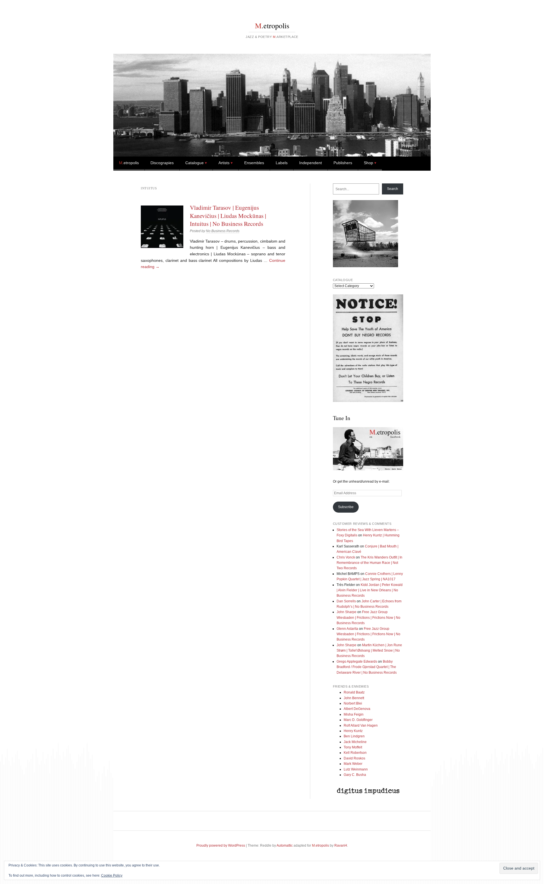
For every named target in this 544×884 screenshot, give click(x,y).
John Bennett (354, 698)
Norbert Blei (353, 703)
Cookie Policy (111, 875)
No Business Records (222, 231)
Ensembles (254, 162)
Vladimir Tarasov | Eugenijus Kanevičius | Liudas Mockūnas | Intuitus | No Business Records (228, 216)
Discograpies (162, 162)
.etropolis (272, 25)
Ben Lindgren (354, 736)
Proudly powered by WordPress (220, 845)
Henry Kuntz (353, 731)
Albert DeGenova (357, 709)
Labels (282, 162)
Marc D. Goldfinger (358, 720)
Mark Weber (353, 764)
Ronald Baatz (354, 692)
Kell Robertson (355, 753)
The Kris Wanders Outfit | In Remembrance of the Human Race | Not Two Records (369, 562)
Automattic (285, 845)
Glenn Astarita (347, 629)
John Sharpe (346, 612)
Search (392, 189)
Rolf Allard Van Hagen (361, 725)
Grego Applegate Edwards (357, 661)
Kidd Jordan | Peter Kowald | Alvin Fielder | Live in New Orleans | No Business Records (370, 590)
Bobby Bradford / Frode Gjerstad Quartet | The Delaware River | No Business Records (367, 667)
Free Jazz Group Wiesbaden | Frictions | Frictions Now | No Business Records (368, 617)
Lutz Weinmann (356, 769)
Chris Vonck (346, 557)
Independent (310, 162)
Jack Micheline (355, 742)
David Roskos (354, 758)
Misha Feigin (354, 714)
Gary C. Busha (355, 775)
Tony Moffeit (353, 747)
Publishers (342, 162)
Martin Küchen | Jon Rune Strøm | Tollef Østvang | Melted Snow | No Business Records (369, 650)
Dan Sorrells (346, 601)
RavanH (340, 845)
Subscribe (346, 507)
